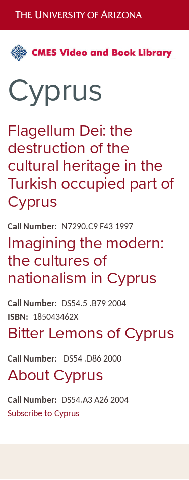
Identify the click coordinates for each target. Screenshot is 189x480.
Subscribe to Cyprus (43, 414)
